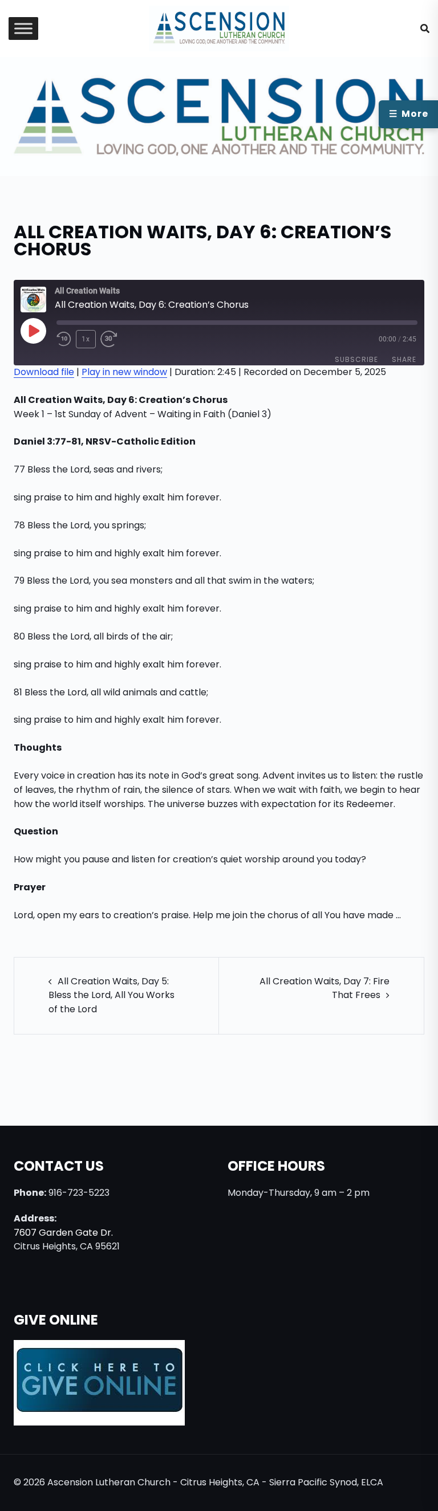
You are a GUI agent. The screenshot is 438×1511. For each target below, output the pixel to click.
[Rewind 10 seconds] (63, 339)
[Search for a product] (424, 28)
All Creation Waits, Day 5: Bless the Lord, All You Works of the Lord (111, 995)
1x (86, 339)
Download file (44, 371)
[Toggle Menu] (23, 28)
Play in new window (124, 371)
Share (404, 359)
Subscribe (356, 359)
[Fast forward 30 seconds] (115, 339)
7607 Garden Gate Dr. (63, 1232)
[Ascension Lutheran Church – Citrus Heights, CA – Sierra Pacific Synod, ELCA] (219, 27)
